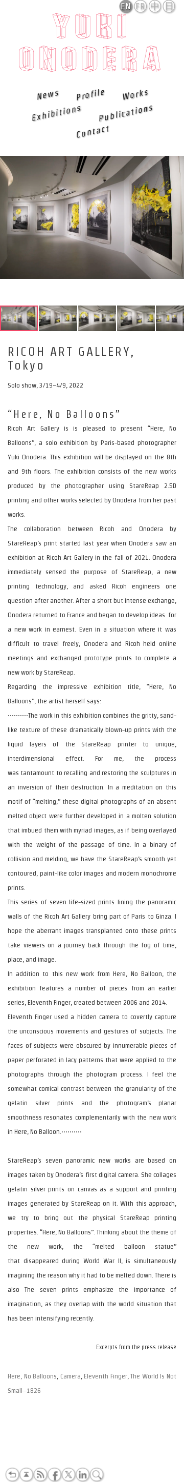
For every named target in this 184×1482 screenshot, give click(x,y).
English (126, 6)
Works (135, 94)
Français (141, 6)
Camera (70, 1376)
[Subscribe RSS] (40, 1474)
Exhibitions (56, 113)
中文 (155, 7)
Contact (91, 131)
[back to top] (26, 1474)
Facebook (54, 1474)
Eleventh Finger (105, 1376)
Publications (125, 113)
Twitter (68, 1474)
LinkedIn (82, 1474)
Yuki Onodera (92, 45)
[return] (12, 1474)
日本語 (169, 7)
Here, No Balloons (32, 1376)
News (47, 94)
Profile (90, 94)
